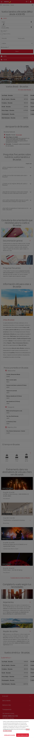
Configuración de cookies (9, 735)
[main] (17, 728)
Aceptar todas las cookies (22, 735)
